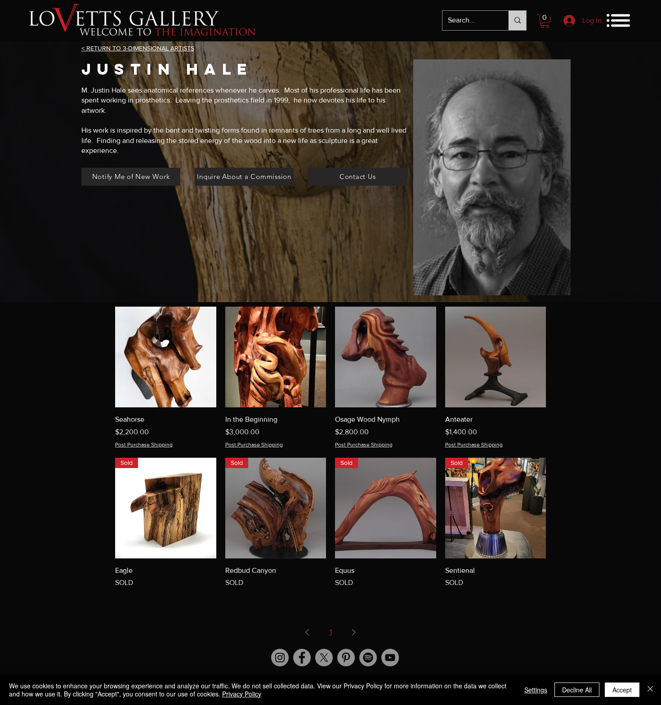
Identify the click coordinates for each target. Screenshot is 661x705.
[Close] (650, 690)
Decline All (577, 689)
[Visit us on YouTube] (390, 657)
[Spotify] (368, 657)
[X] (324, 657)
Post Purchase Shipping (144, 445)
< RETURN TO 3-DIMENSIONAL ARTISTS (137, 48)
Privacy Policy (241, 693)
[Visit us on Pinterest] (346, 657)
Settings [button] (535, 689)
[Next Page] (353, 632)
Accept (622, 689)
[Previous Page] (307, 632)
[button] (545, 21)
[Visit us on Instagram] (280, 657)
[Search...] (517, 20)
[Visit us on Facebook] (302, 657)
